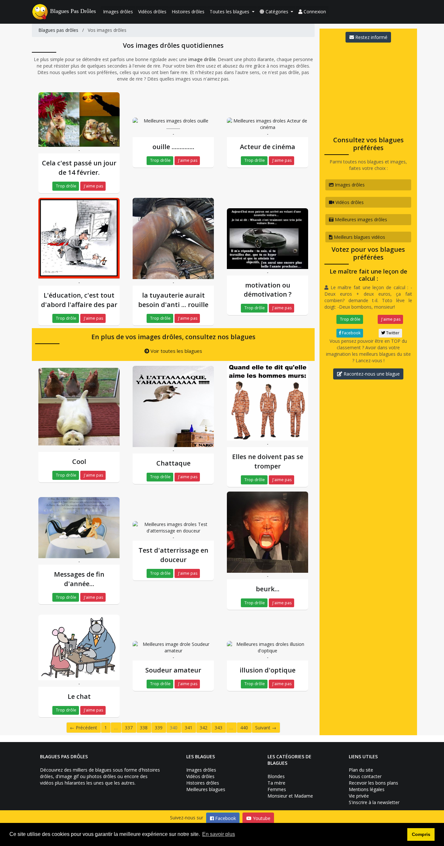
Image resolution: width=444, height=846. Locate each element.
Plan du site (361, 770)
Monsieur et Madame (290, 796)
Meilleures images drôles (360, 219)
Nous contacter (365, 776)
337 (129, 727)
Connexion (314, 11)
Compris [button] (421, 834)
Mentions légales (367, 789)
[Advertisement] (368, 87)
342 (203, 727)
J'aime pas (93, 186)
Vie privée (359, 796)
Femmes (277, 789)
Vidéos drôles (152, 11)
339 (159, 727)
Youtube (261, 818)
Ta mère (276, 783)
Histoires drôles (188, 11)
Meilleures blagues (205, 789)
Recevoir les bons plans (373, 783)
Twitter (392, 333)
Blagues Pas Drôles (73, 11)
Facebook (350, 333)
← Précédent (83, 727)
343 (218, 727)
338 (144, 727)
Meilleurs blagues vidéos (359, 237)
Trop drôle (65, 186)
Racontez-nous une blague (371, 374)
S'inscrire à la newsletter (374, 802)
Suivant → (265, 727)
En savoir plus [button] (218, 834)
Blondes (276, 776)
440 (244, 727)
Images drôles (118, 11)
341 (188, 727)
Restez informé (370, 37)
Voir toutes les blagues (175, 351)
